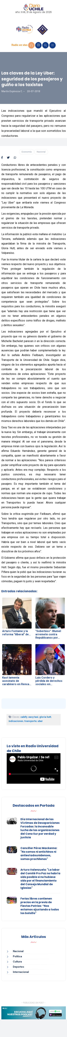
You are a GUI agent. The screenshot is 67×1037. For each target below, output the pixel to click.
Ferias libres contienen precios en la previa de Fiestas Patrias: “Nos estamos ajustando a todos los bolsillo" (39, 906)
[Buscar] (45, 45)
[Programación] (38, 45)
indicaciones (16, 721)
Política (17, 956)
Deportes (18, 966)
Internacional (21, 972)
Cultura (17, 961)
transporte (30, 721)
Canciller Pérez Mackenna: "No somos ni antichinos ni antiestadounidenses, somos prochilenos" (38, 853)
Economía (27, 151)
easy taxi (33, 717)
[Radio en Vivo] (31, 45)
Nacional (41, 151)
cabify (23, 717)
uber (40, 721)
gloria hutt (45, 717)
